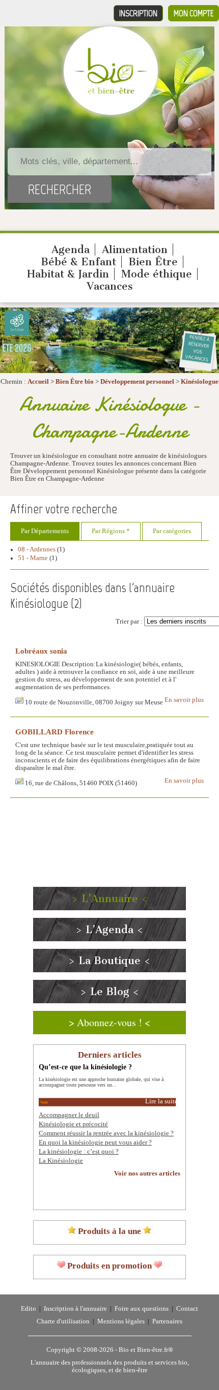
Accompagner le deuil (69, 1115)
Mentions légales (121, 1321)
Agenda (70, 249)
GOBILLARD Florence (54, 731)
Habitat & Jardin (68, 274)
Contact (187, 1308)
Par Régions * (111, 531)
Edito (28, 1308)
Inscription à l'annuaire (75, 1308)
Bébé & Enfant (78, 262)
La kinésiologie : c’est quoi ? (79, 1151)
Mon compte (193, 13)
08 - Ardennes (37, 549)
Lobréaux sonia (41, 650)
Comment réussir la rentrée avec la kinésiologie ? (106, 1133)
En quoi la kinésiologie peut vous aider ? (95, 1142)
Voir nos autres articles (147, 1173)
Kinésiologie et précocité (73, 1124)
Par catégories (172, 531)
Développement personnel (137, 381)
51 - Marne (33, 558)
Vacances (110, 286)
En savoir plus (184, 699)
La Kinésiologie (61, 1160)
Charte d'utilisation (63, 1321)
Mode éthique (156, 274)
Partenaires (167, 1321)
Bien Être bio (75, 381)
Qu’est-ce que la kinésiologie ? (85, 1067)
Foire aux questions (142, 1308)
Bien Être (153, 262)
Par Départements (45, 531)
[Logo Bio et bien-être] (111, 91)
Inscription (138, 13)
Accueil (38, 381)
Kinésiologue (199, 381)
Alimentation (135, 249)
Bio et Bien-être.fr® (146, 1349)
